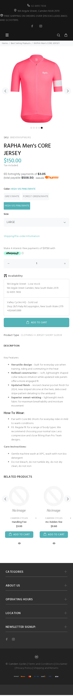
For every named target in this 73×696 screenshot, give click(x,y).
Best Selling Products (21, 43)
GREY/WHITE (12, 196)
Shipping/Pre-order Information (22, 236)
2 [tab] (34, 128)
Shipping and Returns (46, 668)
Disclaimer (61, 664)
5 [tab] (42, 128)
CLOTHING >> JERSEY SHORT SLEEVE (41, 335)
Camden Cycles (54, 518)
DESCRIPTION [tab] (12, 346)
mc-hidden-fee (53, 522)
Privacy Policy (24, 668)
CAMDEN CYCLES (19, 518)
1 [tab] (31, 128)
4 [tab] (39, 128)
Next (67, 90)
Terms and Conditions (41, 664)
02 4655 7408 (38, 6)
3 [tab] (36, 128)
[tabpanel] (36, 88)
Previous (5, 90)
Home (5, 43)
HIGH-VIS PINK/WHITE (17, 206)
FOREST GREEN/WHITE (35, 196)
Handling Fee (19, 522)
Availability (15, 276)
